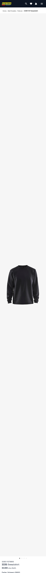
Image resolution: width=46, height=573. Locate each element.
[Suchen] (26, 3)
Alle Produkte (12, 11)
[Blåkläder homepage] (6, 4)
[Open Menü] (41, 3)
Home (4, 11)
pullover (20, 11)
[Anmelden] (35, 3)
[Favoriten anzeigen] (31, 3)
